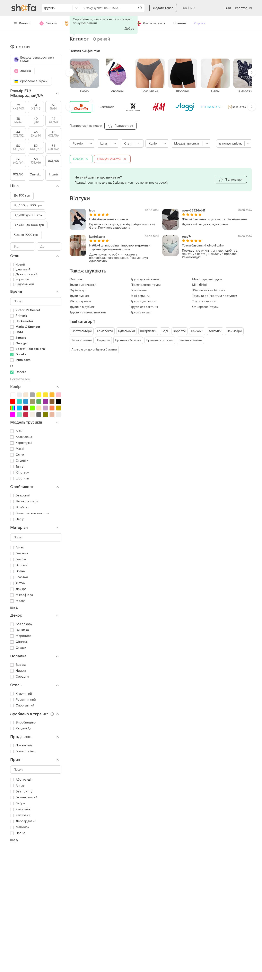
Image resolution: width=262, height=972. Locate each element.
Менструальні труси (207, 279)
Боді (165, 331)
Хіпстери (22, 473)
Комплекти (105, 331)
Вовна (20, 571)
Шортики (22, 478)
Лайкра (21, 589)
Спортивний (25, 706)
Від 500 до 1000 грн (29, 225)
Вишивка (22, 630)
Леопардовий (26, 821)
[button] (70, 72)
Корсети (179, 331)
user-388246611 (193, 210)
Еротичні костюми (159, 340)
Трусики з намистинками (88, 312)
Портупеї (103, 340)
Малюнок (22, 827)
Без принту (24, 791)
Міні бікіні (199, 285)
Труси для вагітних (144, 307)
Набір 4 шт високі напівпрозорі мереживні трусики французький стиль (120, 247)
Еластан (22, 577)
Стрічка (199, 23)
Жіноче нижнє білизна (208, 290)
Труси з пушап (141, 312)
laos (92, 210)
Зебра (20, 803)
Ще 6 (14, 840)
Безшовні (23, 495)
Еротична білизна (128, 340)
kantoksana (97, 237)
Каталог (25, 23)
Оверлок (76, 279)
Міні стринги (140, 296)
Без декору (24, 624)
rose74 (187, 237)
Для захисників (154, 23)
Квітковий (23, 815)
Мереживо (24, 636)
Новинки (179, 23)
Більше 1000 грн (26, 235)
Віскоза (21, 565)
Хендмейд (23, 728)
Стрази (21, 648)
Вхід (228, 8)
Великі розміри (27, 501)
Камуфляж (23, 809)
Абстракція (24, 780)
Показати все (20, 379)
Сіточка (21, 642)
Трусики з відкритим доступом (214, 296)
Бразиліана (24, 437)
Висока (21, 665)
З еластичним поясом (32, 513)
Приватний (24, 745)
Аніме (20, 786)
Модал (21, 601)
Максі (20, 449)
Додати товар (163, 8)
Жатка (20, 583)
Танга (20, 467)
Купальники (126, 331)
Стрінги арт (78, 290)
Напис (20, 833)
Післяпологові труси (146, 285)
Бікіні (20, 431)
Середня (22, 677)
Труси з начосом (204, 301)
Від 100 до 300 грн (28, 205)
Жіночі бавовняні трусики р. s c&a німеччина (214, 219)
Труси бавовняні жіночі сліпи (203, 246)
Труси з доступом (144, 301)
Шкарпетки (148, 331)
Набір (20, 519)
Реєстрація (243, 8)
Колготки (215, 331)
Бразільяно (139, 290)
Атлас (20, 547)
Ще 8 (14, 608)
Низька (21, 671)
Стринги (22, 461)
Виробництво (26, 722)
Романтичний (26, 700)
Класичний (24, 694)
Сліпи (20, 455)
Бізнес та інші (26, 751)
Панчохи (197, 331)
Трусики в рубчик (82, 307)
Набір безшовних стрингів (108, 219)
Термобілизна (81, 340)
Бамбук (21, 559)
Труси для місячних (145, 279)
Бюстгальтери (81, 331)
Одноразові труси (205, 307)
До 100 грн (22, 196)
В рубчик (22, 507)
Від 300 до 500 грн (28, 215)
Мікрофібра (24, 595)
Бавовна (22, 553)
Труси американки (83, 285)
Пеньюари (234, 331)
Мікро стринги (80, 301)
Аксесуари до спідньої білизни (94, 350)
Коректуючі (24, 443)
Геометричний (26, 797)
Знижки (51, 23)
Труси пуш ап (79, 296)
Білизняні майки (190, 340)
